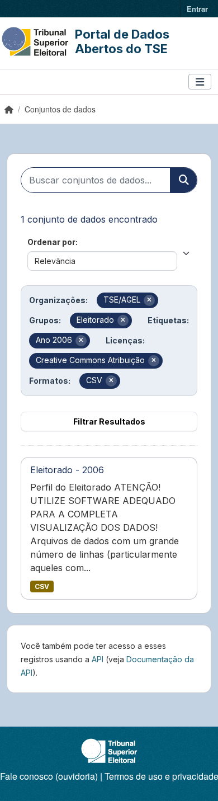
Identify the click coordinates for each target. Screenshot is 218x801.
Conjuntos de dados (60, 109)
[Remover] (149, 300)
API (97, 659)
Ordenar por (51, 242)
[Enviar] (183, 180)
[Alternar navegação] (199, 82)
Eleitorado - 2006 (67, 469)
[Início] (8, 109)
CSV (42, 586)
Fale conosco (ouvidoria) (49, 776)
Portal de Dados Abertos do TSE (122, 41)
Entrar (197, 8)
